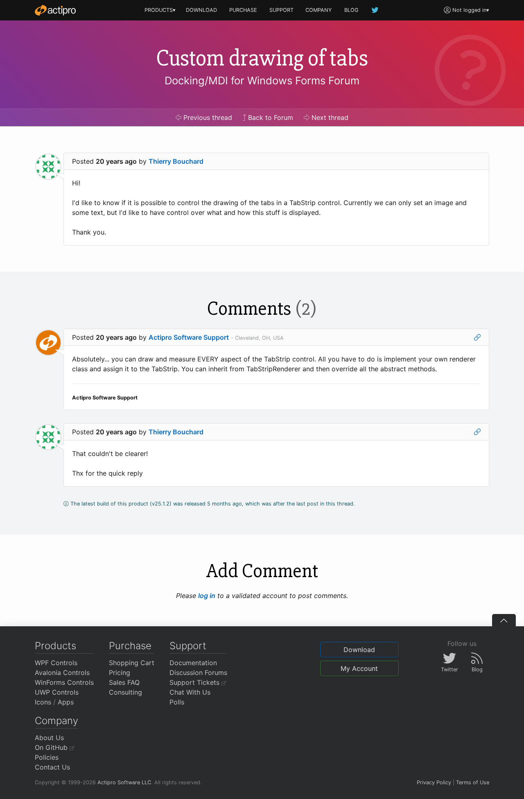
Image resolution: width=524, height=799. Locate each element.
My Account (359, 668)
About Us (49, 738)
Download (359, 650)
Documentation (193, 663)
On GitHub (52, 747)
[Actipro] (55, 10)
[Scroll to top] (504, 620)
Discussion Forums (198, 672)
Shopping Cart (131, 663)
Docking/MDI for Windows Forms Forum (262, 80)
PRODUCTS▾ (160, 10)
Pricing (119, 672)
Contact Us (52, 767)
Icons (43, 702)
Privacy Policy (434, 782)
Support (187, 646)
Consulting (125, 692)
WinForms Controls (64, 682)
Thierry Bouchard (176, 161)
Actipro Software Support (189, 337)
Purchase (130, 646)
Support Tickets (195, 682)
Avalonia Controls (62, 672)
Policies (47, 757)
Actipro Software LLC (124, 782)
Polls (176, 702)
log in (206, 595)
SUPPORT (281, 10)
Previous (206, 117)
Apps (66, 702)
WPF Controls (56, 663)
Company (56, 721)
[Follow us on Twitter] (375, 10)
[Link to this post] (477, 337)
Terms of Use (472, 782)
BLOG (351, 10)
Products (55, 646)
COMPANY (318, 10)
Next (328, 117)
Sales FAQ (124, 682)
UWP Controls (57, 692)
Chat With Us (189, 692)
